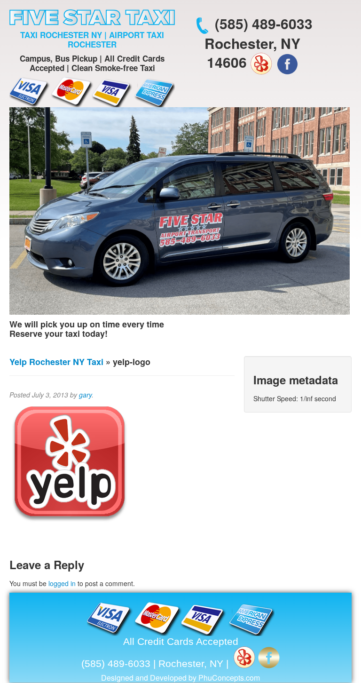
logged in (62, 583)
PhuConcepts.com (229, 677)
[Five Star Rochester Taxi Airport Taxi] (92, 16)
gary (85, 394)
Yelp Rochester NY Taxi (56, 362)
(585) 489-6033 (264, 23)
